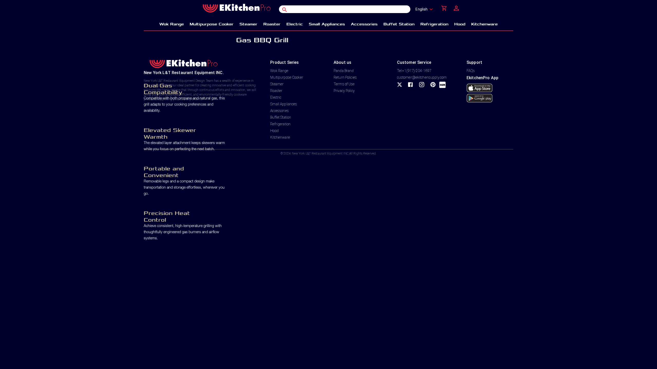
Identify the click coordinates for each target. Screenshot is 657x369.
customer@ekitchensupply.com (422, 77)
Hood (274, 131)
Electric (275, 97)
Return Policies (345, 77)
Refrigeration (280, 124)
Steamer (277, 84)
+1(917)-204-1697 (416, 71)
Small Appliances (283, 104)
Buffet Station (280, 117)
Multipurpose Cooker (286, 77)
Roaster (276, 91)
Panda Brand (344, 71)
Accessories (279, 111)
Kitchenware (280, 137)
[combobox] (426, 9)
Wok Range (279, 71)
